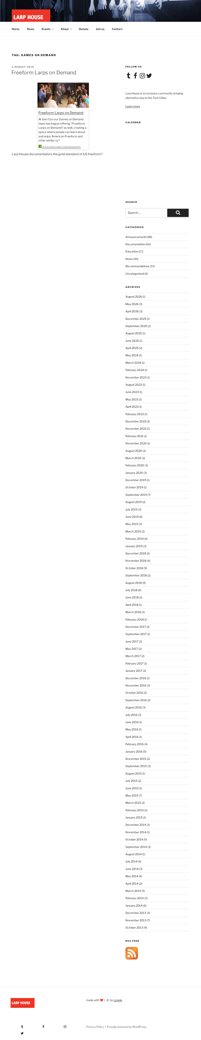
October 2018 (134, 568)
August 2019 (133, 502)
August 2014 (133, 854)
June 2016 (132, 722)
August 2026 (133, 296)
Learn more (132, 106)
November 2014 (135, 832)
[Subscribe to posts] (131, 958)
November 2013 (135, 920)
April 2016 (131, 736)
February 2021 (134, 436)
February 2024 (134, 370)
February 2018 (134, 619)
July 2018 (131, 590)
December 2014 (135, 824)
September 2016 (136, 700)
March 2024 (133, 362)
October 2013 (134, 927)
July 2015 (131, 780)
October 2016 (134, 692)
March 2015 (133, 802)
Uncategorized (134, 273)
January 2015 (134, 817)
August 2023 (133, 384)
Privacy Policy (95, 1026)
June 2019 (132, 516)
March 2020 (133, 458)
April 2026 (132, 311)
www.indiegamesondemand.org (61, 147)
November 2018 (135, 560)
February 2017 (134, 663)
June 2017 (131, 641)
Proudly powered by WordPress (126, 1026)
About (65, 29)
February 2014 (134, 898)
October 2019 (134, 487)
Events (46, 29)
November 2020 (136, 443)
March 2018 (133, 612)
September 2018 (136, 575)
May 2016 (131, 729)
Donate (83, 29)
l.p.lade (117, 1000)
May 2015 (131, 795)
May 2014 (131, 876)
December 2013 (135, 912)
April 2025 (132, 348)
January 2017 (133, 670)
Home (15, 29)
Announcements (135, 237)
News (30, 29)
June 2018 (132, 597)
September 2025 (136, 326)
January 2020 (134, 472)
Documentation (135, 244)
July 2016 (131, 714)
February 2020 (134, 465)
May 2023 (131, 399)
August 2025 (133, 333)
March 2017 (133, 656)
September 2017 (136, 634)
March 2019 (133, 531)
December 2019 (135, 480)
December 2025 (135, 318)
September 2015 (136, 766)
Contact (117, 29)
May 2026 (131, 304)
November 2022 (135, 428)
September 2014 (136, 847)
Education (131, 251)
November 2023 (135, 377)
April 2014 (131, 883)
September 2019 (136, 494)
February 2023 (134, 414)
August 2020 (133, 450)
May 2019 (131, 524)
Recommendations (137, 266)
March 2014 (133, 890)
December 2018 (135, 553)
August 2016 (133, 707)
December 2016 (135, 678)
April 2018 (131, 604)
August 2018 (133, 582)
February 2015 (134, 810)
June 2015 (132, 788)
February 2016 (134, 744)
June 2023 (132, 392)
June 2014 (132, 868)
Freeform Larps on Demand (43, 72)
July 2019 (131, 509)
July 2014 (131, 861)
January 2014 (134, 905)
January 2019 (134, 546)
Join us (100, 29)
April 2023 (132, 406)
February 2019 (134, 538)
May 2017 (131, 648)
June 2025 (132, 340)
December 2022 (135, 421)
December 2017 (135, 626)
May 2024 (131, 355)
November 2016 (135, 685)
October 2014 (134, 839)
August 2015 (133, 773)
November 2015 (135, 758)
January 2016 (134, 751)
